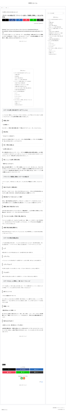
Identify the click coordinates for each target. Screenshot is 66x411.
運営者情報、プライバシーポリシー (58, 407)
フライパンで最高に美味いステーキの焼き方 (23, 81)
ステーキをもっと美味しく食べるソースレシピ (23, 99)
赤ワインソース (18, 101)
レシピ (4, 364)
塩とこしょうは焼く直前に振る (21, 79)
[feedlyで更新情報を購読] (22, 378)
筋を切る (17, 76)
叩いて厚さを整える (19, 77)
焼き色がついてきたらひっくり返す (22, 84)
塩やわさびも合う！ (19, 104)
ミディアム (18, 94)
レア (16, 93)
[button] (40, 20)
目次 (21, 70)
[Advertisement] (22, 54)
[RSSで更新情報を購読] (24, 378)
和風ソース (18, 103)
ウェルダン (18, 98)
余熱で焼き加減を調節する (20, 89)
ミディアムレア (18, 96)
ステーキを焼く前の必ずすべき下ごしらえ (22, 72)
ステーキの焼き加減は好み (19, 91)
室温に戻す (18, 74)
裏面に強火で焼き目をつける (21, 86)
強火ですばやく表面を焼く (20, 82)
